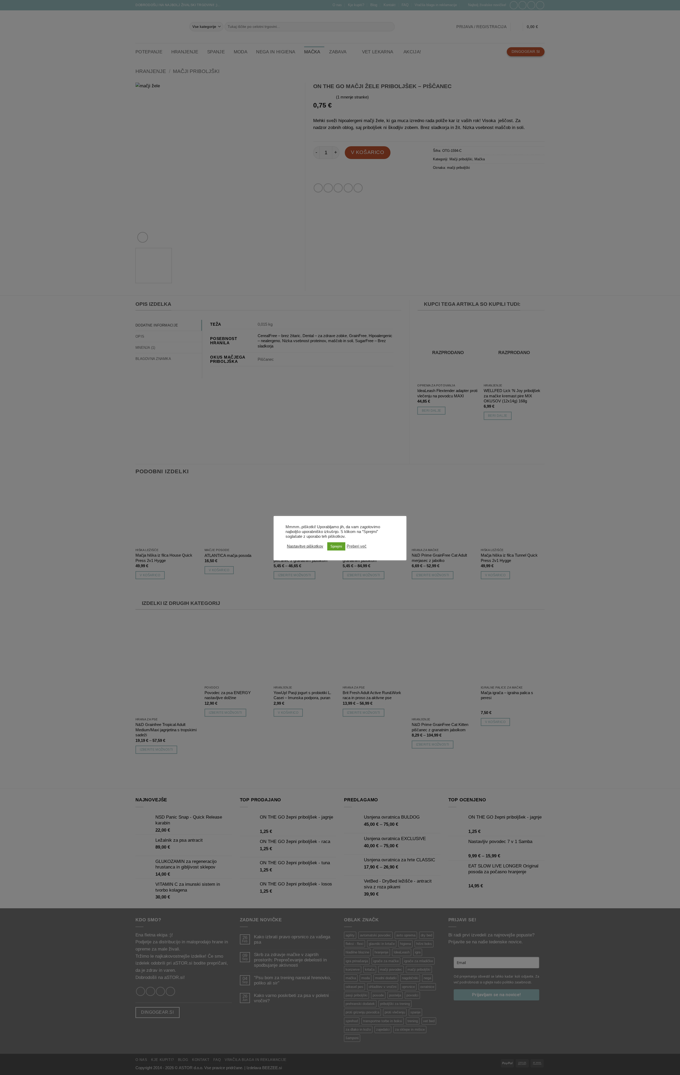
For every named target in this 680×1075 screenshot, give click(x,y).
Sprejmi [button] (336, 546)
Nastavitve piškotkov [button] (305, 546)
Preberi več (357, 546)
